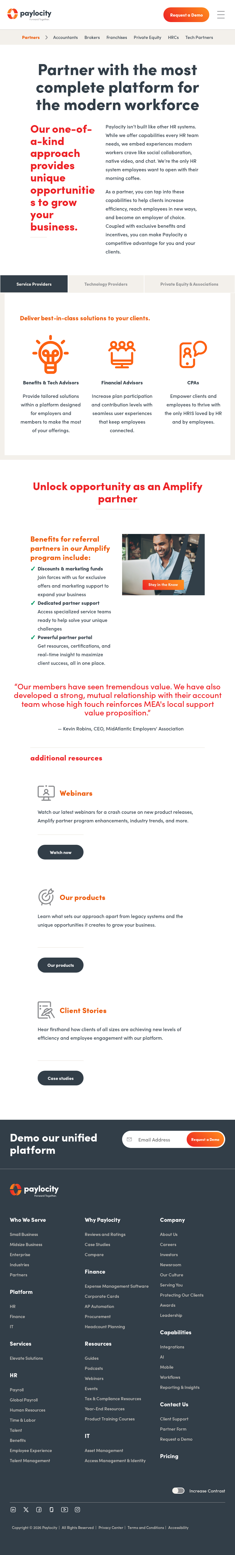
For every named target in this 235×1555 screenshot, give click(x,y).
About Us (168, 1234)
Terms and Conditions (146, 1527)
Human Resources (27, 1410)
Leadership (171, 1315)
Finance (17, 1316)
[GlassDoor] (51, 1509)
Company (172, 1219)
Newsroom (170, 1264)
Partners (31, 37)
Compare (94, 1254)
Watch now (61, 852)
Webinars (94, 1378)
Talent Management (30, 1460)
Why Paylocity (102, 1219)
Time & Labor (23, 1420)
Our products (60, 965)
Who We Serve (28, 1219)
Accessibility (178, 1527)
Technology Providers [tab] (106, 284)
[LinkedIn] (13, 1509)
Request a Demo (176, 1439)
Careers (168, 1244)
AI (162, 1357)
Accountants (65, 37)
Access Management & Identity (115, 1460)
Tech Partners (199, 37)
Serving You (171, 1285)
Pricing (169, 1456)
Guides (92, 1358)
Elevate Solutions (26, 1358)
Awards (167, 1305)
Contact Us (174, 1404)
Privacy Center (111, 1527)
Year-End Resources (105, 1408)
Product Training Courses (110, 1419)
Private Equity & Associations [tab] (189, 284)
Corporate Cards (102, 1296)
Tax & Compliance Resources (113, 1398)
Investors (169, 1254)
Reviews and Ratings (105, 1234)
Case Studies (97, 1244)
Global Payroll (24, 1400)
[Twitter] (26, 1509)
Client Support (174, 1419)
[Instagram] (77, 1509)
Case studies (61, 1078)
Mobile (166, 1367)
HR (13, 1306)
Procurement (98, 1316)
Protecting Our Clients (181, 1295)
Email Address (154, 1139)
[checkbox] (178, 1491)
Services (21, 1343)
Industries (19, 1264)
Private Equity (147, 37)
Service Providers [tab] (34, 284)
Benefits (18, 1440)
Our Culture (171, 1274)
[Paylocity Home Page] (29, 15)
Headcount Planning (105, 1326)
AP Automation (99, 1306)
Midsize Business (26, 1244)
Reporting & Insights (180, 1387)
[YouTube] (64, 1509)
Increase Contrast (207, 1491)
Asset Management (104, 1450)
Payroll (17, 1389)
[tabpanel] (117, 376)
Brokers (92, 37)
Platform (21, 1291)
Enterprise (20, 1254)
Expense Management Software (117, 1286)
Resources (98, 1343)
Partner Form (173, 1429)
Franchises (116, 37)
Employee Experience (31, 1450)
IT (11, 1326)
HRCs (173, 37)
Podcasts (94, 1368)
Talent (16, 1430)
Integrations (172, 1346)
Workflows (170, 1377)
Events (91, 1388)
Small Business (24, 1234)
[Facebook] (38, 1509)
